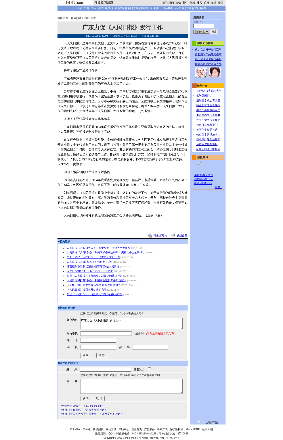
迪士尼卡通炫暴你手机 (208, 59)
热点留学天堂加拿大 (208, 134)
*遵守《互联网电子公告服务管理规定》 (84, 409)
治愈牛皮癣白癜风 (207, 144)
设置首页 (136, 429)
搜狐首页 (62, 18)
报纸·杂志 (90, 18)
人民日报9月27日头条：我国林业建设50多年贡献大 (96, 280)
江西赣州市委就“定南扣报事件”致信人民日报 (93, 266)
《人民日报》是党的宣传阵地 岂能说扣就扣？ (93, 285)
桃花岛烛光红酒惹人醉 (208, 64)
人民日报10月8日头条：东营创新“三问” (90, 261)
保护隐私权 (176, 429)
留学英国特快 (204, 95)
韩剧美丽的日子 (203, 179)
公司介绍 (207, 429)
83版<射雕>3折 (203, 183)
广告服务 (149, 429)
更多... (218, 187)
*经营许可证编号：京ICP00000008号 (82, 405)
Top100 (168, 8)
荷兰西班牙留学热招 (208, 105)
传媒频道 (76, 18)
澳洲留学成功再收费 (208, 100)
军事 (136, 8)
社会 (114, 8)
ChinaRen (75, 429)
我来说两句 (200, 8)
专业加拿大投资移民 (208, 120)
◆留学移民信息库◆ (208, 115)
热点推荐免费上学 (207, 124)
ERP (159, 8)
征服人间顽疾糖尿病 (208, 149)
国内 (86, 8)
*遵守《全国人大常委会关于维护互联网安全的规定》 (92, 413)
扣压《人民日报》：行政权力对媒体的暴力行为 (94, 275)
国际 (93, 8)
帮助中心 (124, 429)
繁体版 (87, 429)
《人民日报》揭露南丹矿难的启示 (87, 289)
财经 (100, 8)
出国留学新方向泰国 (208, 110)
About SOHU (192, 429)
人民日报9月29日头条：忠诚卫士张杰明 (90, 271)
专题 (188, 8)
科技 (107, 8)
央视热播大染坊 (203, 175)
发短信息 (182, 235)
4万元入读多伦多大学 (209, 90)
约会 (129, 8)
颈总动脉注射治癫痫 (208, 139)
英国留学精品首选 (207, 129)
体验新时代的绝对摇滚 (208, 54)
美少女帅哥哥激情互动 (208, 49)
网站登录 (111, 429)
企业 (152, 8)
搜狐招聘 (98, 429)
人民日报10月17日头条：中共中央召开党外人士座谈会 (98, 247)
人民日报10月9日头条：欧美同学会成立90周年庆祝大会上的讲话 (104, 252)
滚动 (79, 8)
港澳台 (144, 8)
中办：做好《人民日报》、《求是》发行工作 (93, 257)
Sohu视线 (179, 8)
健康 (121, 8)
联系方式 (162, 429)
